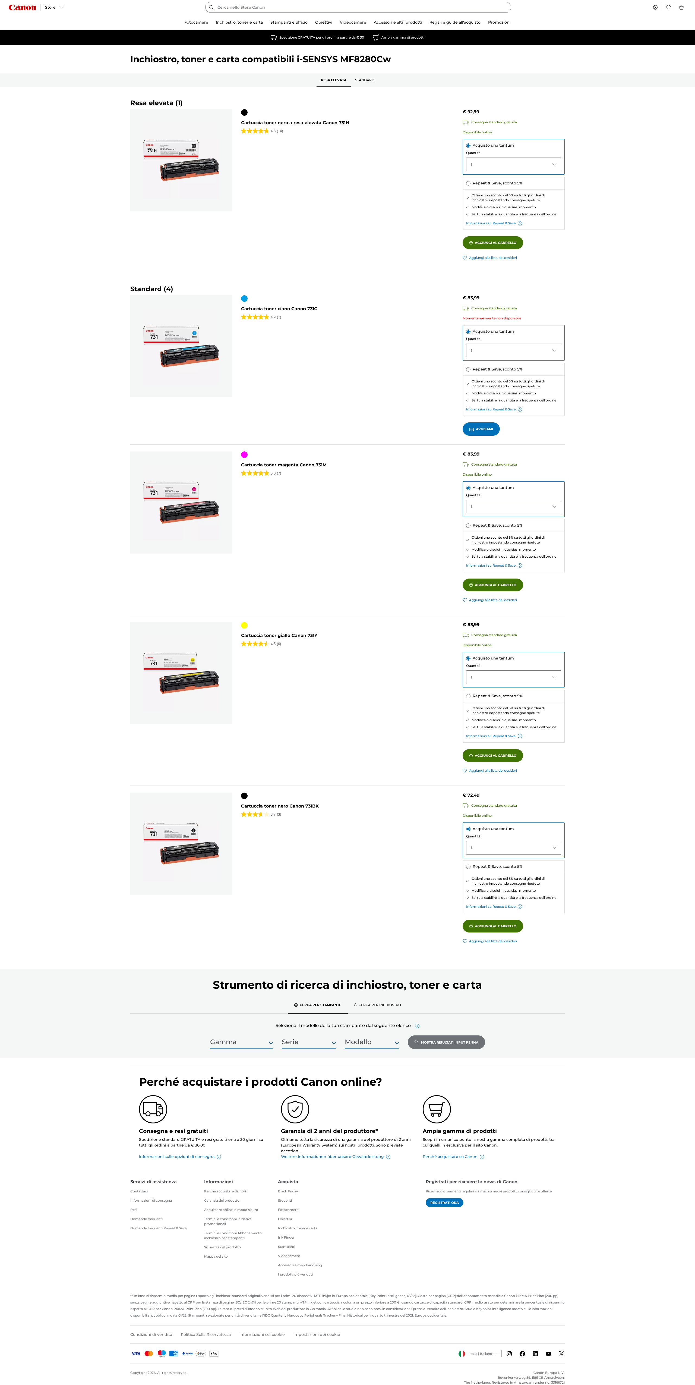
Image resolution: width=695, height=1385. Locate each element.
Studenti (285, 1200)
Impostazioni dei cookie (316, 1334)
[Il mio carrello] (681, 7)
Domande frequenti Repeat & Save (158, 1228)
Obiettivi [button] (323, 22)
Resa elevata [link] (333, 80)
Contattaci (139, 1191)
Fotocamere (288, 1210)
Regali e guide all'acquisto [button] (455, 22)
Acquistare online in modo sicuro (231, 1210)
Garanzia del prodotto (221, 1200)
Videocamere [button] (353, 22)
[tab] (318, 1004)
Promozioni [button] (499, 22)
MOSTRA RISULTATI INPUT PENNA (449, 1042)
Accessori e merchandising (300, 1265)
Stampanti (286, 1247)
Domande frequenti (146, 1219)
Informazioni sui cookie (262, 1334)
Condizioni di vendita (151, 1334)
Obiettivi (285, 1219)
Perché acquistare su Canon (450, 1156)
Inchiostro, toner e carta (297, 1228)
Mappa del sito (216, 1256)
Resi (133, 1210)
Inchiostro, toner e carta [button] (239, 22)
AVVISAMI (484, 429)
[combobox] (358, 7)
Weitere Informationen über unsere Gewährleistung (332, 1156)
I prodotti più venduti (295, 1274)
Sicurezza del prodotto (222, 1247)
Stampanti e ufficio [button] (289, 22)
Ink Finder (286, 1237)
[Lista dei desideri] (668, 7)
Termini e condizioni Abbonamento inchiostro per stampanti (233, 1235)
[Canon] (22, 7)
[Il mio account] (655, 7)
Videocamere (289, 1256)
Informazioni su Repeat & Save (491, 223)
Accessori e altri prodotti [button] (398, 22)
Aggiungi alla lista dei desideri (493, 258)
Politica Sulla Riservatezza (206, 1334)
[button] (417, 1026)
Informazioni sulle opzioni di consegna (176, 1156)
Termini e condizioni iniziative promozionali (228, 1221)
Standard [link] (364, 80)
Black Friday (288, 1191)
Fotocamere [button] (196, 22)
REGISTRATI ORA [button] (444, 1203)
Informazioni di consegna (151, 1200)
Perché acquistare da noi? (225, 1191)
